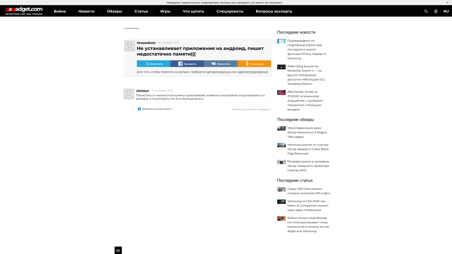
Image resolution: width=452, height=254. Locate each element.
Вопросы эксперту (274, 11)
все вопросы (132, 28)
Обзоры (114, 11)
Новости (86, 11)
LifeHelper (142, 90)
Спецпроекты (230, 11)
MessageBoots (146, 42)
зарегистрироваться (252, 72)
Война (60, 11)
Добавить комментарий (156, 108)
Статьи (141, 11)
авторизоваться (218, 72)
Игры (165, 11)
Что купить (193, 11)
